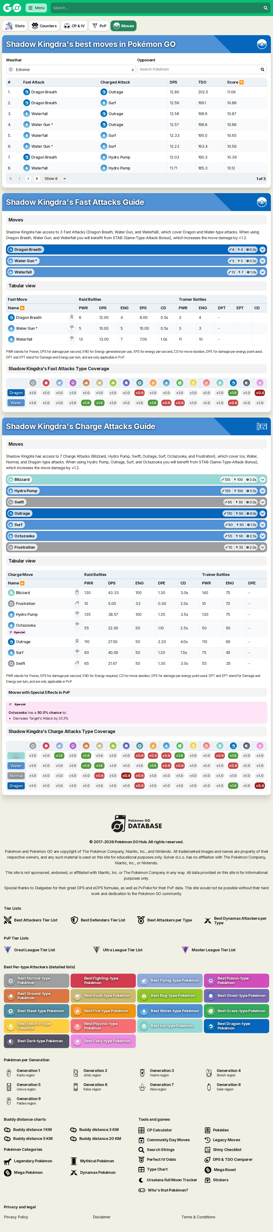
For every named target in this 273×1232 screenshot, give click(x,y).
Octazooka (26, 625)
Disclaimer (101, 1217)
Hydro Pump (119, 157)
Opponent (146, 60)
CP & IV (78, 26)
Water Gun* (42, 124)
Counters (48, 26)
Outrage (116, 92)
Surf (112, 103)
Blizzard (23, 592)
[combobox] (156, 8)
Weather (14, 60)
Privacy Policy (16, 1217)
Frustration (25, 603)
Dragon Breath (44, 92)
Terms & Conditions (198, 1217)
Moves (127, 26)
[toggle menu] (266, 8)
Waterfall (39, 113)
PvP (103, 26)
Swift (20, 663)
